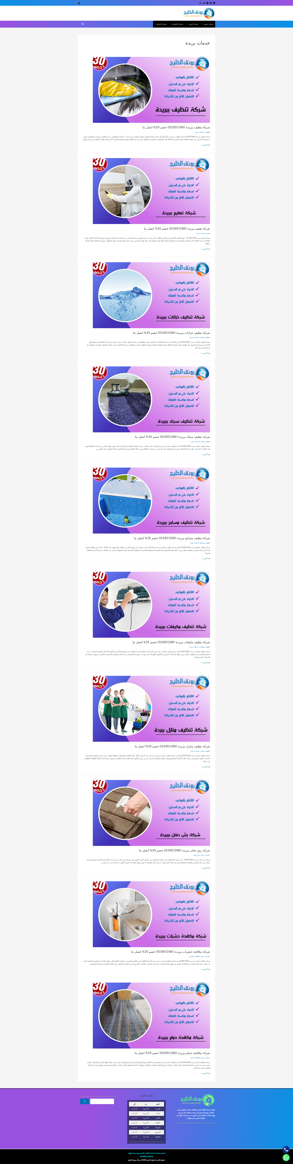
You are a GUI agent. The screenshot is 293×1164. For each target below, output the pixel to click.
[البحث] (84, 1101)
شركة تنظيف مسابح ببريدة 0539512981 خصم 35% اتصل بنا (172, 538)
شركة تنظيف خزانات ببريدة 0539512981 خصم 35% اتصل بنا (171, 332)
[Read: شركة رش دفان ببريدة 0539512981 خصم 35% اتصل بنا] (146, 813)
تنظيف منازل (205, 751)
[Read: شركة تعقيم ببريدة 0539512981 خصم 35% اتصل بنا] (146, 191)
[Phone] (204, 3)
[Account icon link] (79, 3)
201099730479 (146, 1156)
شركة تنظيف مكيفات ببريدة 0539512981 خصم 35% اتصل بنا (171, 642)
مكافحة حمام (195, 1058)
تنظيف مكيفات (204, 647)
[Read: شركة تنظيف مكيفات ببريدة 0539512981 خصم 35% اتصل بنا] (146, 605)
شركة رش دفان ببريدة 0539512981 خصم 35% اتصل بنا (174, 850)
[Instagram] (207, 3)
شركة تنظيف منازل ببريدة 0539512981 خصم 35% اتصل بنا (172, 746)
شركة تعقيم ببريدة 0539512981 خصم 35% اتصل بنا (177, 228)
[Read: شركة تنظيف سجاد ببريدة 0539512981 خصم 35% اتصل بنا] (146, 399)
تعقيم (208, 233)
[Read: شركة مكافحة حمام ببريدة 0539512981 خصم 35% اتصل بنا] (146, 1016)
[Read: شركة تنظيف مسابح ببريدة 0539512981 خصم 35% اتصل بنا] (146, 501)
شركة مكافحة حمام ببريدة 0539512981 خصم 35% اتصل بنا (172, 1053)
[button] (82, 24)
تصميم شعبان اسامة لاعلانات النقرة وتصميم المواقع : (146, 1153)
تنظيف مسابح (205, 543)
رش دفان (196, 855)
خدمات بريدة (199, 132)
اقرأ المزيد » (205, 145)
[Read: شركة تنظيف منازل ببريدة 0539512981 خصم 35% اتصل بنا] (146, 709)
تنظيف (207, 132)
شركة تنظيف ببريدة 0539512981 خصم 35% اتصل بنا (176, 127)
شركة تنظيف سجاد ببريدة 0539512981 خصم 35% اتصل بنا (172, 437)
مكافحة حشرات (194, 956)
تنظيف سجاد (205, 441)
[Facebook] (214, 3)
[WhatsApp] (200, 3)
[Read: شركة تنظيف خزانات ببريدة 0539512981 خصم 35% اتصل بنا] (146, 295)
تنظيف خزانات (205, 337)
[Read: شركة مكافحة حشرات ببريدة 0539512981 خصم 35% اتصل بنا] (146, 914)
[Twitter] (211, 3)
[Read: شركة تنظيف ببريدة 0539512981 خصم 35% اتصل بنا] (146, 90)
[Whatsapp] (286, 1157)
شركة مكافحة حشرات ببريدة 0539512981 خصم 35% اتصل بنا (170, 951)
